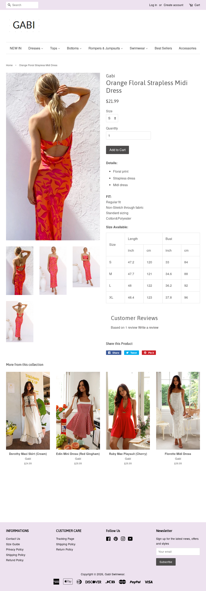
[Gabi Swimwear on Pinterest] (115, 539)
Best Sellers (163, 48)
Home (9, 65)
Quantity (112, 128)
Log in (153, 5)
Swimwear (138, 48)
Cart (197, 5)
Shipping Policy (15, 555)
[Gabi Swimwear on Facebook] (108, 539)
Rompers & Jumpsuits (105, 48)
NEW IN (16, 48)
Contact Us (13, 539)
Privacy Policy (15, 549)
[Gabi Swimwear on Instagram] (123, 539)
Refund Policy (15, 560)
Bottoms (73, 48)
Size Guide (13, 544)
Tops (54, 48)
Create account (173, 5)
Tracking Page (65, 539)
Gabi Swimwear (114, 574)
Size (109, 111)
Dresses (34, 48)
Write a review (148, 327)
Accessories (187, 48)
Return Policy (64, 549)
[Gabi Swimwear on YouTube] (130, 539)
